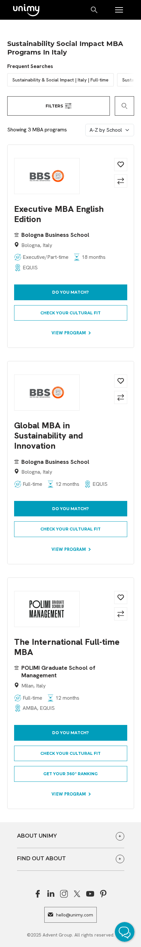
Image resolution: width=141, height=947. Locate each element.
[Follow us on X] (77, 893)
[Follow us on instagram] (63, 893)
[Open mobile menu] (119, 10)
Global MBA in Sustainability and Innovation (48, 435)
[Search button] (94, 10)
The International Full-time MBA (67, 647)
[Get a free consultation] (126, 933)
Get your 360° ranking (70, 773)
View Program (69, 333)
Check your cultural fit (70, 312)
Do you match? (70, 292)
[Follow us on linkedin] (50, 893)
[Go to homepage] (26, 10)
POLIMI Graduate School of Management (58, 671)
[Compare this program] (120, 181)
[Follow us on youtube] (90, 893)
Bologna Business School (55, 234)
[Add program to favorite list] (120, 164)
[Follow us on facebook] (37, 893)
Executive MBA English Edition (59, 214)
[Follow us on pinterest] (103, 893)
